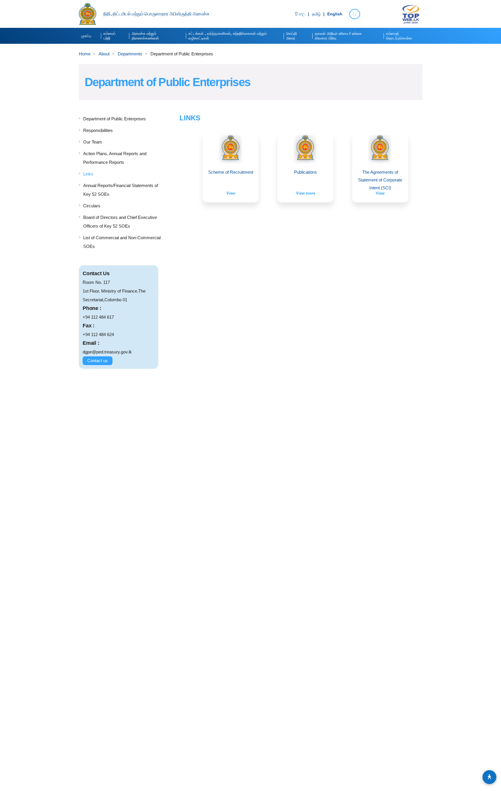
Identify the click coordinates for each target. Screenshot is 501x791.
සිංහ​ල (300, 14)
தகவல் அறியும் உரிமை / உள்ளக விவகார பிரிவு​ (338, 35)
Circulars (91, 205)
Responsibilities (98, 130)
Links (88, 173)
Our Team (92, 141)
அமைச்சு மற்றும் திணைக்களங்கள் (145, 35)
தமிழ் (316, 14)
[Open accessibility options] (489, 777)
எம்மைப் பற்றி (110, 35)
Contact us (97, 360)
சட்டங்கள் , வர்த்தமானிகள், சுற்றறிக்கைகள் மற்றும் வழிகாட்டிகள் (227, 35)
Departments (130, 53)
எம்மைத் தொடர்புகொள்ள (399, 35)
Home (84, 53)
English (334, 14)
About (104, 53)
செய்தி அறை (291, 35)
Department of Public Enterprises (114, 118)
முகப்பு (86, 36)
